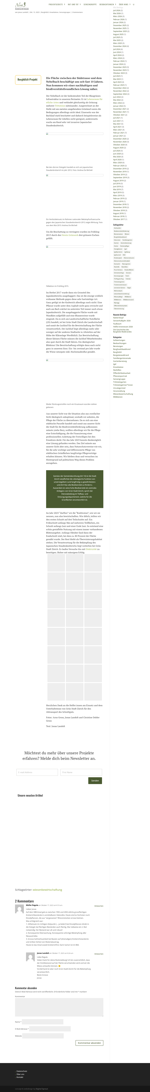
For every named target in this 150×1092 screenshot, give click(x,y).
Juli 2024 (116, 49)
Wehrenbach (118, 291)
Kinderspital (118, 258)
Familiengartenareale (122, 358)
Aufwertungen (119, 340)
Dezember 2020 (119, 139)
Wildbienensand (128, 300)
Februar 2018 (118, 216)
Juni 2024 (117, 52)
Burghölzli (45, 12)
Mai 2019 (117, 189)
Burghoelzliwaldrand (121, 349)
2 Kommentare (77, 12)
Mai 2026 (117, 13)
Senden (95, 780)
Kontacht (117, 264)
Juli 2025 (116, 37)
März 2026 (117, 16)
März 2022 (117, 103)
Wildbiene (128, 297)
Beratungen (118, 346)
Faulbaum (23, 865)
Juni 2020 (117, 153)
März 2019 (117, 195)
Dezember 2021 (119, 109)
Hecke (116, 246)
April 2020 (117, 159)
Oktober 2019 (119, 174)
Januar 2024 (118, 64)
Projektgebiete (56, 5)
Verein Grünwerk (70, 235)
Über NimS (123, 5)
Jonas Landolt (23, 12)
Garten (116, 243)
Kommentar (20, 996)
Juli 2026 (116, 10)
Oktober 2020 (119, 144)
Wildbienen (117, 300)
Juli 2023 (116, 76)
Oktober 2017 (119, 219)
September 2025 (120, 31)
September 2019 (120, 177)
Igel (125, 249)
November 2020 (119, 142)
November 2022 (119, 91)
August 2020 (118, 147)
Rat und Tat (73, 5)
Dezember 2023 (119, 67)
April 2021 (117, 127)
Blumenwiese (118, 234)
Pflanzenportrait (48, 810)
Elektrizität (91, 549)
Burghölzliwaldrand (120, 237)
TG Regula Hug (119, 279)
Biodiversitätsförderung (121, 231)
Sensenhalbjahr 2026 (28, 835)
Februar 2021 (118, 133)
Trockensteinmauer (120, 285)
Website (18, 1036)
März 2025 (117, 43)
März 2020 (117, 162)
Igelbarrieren (118, 252)
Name (18, 1022)
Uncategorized (119, 388)
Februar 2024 (118, 61)
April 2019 (117, 192)
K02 (124, 255)
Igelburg (127, 252)
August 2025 (118, 34)
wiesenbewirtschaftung (47, 889)
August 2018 (118, 213)
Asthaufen (117, 228)
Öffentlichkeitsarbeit (120, 306)
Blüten (127, 234)
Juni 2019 (117, 186)
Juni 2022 (117, 97)
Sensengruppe (90, 5)
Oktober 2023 (119, 73)
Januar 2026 (118, 22)
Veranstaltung (119, 391)
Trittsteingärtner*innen (123, 385)
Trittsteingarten (61, 810)
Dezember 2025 (119, 25)
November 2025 (119, 28)
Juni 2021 (117, 121)
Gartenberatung (36, 810)
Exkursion (117, 240)
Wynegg (116, 303)
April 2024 (117, 55)
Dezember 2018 (119, 204)
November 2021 (119, 112)
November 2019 (119, 171)
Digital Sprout (42, 1089)
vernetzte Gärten (119, 288)
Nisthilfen (125, 267)
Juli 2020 (116, 151)
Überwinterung (119, 309)
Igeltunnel (117, 255)
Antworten (98, 906)
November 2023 (119, 70)
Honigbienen (118, 249)
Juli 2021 (116, 118)
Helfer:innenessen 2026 (123, 326)
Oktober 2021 (119, 115)
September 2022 (120, 94)
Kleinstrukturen (129, 258)
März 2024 (117, 58)
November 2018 (119, 207)
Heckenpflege (124, 246)
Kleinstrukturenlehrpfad (122, 261)
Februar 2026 (118, 19)
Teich (127, 276)
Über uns (20, 1074)
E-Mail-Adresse (22, 1029)
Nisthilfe (116, 267)
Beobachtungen (107, 5)
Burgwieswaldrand (121, 355)
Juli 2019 (116, 183)
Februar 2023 (118, 85)
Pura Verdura (118, 270)
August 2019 (118, 180)
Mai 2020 (117, 156)
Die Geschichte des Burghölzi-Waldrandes (122, 330)
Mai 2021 (117, 124)
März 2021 (117, 130)
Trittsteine (60, 105)
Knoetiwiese (54, 12)
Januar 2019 (118, 201)
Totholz (128, 279)
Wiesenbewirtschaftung (123, 394)
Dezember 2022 (119, 88)
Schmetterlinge (119, 273)
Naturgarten (126, 264)
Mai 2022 (117, 100)
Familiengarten (127, 240)
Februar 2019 (118, 198)
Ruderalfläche (129, 270)
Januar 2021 (118, 136)
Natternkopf (24, 806)
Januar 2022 (118, 106)
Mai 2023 (117, 79)
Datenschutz (22, 1071)
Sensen (128, 273)
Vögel (129, 288)
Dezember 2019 (119, 168)
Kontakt (20, 1077)
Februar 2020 (118, 165)
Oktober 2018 (119, 210)
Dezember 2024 (119, 46)
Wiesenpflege (118, 297)
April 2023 (117, 82)
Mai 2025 (117, 40)
